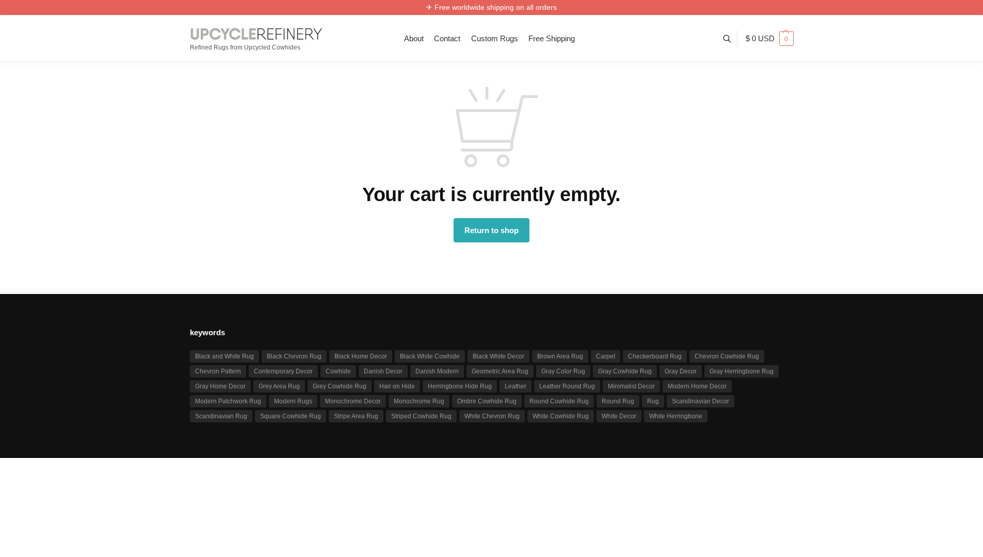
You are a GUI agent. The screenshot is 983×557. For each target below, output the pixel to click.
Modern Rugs (293, 401)
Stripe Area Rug (356, 416)
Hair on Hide (397, 386)
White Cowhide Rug (561, 416)
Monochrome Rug (419, 401)
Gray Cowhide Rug (625, 371)
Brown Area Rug (560, 356)
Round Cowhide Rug (559, 401)
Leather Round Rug (567, 386)
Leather (515, 386)
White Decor (619, 416)
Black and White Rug (224, 356)
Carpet (605, 356)
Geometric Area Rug (500, 371)
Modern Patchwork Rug (228, 401)
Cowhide (338, 371)
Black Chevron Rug (294, 356)
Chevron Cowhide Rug (727, 356)
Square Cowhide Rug (290, 416)
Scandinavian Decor (700, 401)
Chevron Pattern (218, 371)
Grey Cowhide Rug (339, 386)
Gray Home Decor (220, 386)
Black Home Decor (360, 356)
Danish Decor (383, 371)
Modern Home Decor (697, 386)
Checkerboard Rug (655, 356)
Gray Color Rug (563, 371)
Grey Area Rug (279, 386)
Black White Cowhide (430, 356)
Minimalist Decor (631, 386)
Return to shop (491, 230)
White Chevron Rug (492, 416)
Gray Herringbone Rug (741, 371)
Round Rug (618, 401)
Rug (653, 401)
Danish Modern (437, 371)
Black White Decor (498, 356)
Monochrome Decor (353, 401)
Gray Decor (681, 371)
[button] (770, 38)
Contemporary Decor (283, 371)
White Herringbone (675, 416)
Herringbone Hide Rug (460, 386)
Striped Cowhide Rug (421, 416)
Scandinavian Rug (221, 416)
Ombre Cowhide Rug (487, 401)
